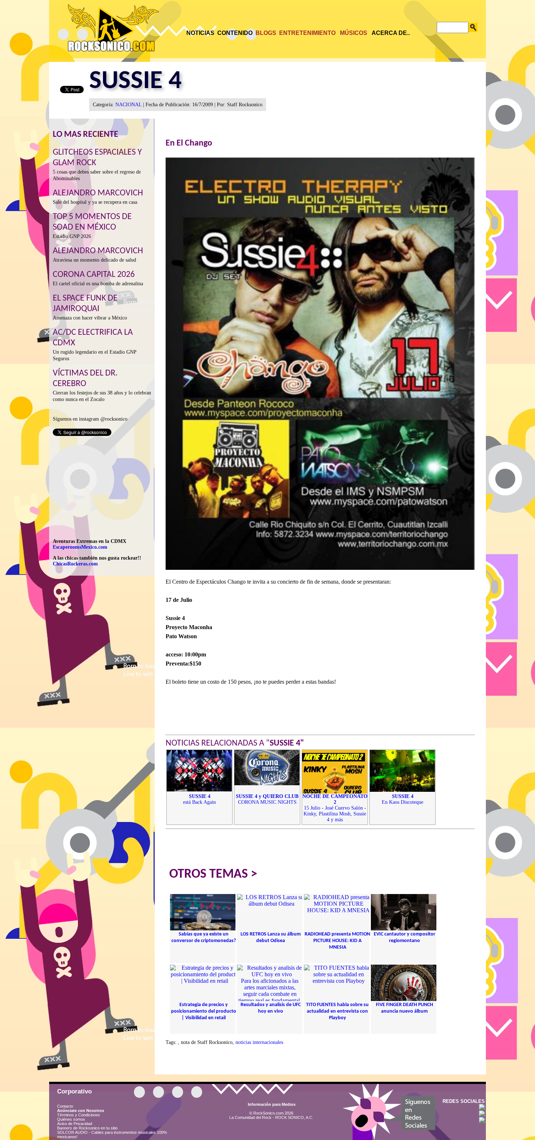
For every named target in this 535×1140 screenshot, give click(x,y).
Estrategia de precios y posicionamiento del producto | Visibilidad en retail (203, 1011)
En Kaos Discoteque (402, 799)
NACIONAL (128, 104)
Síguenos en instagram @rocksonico (90, 419)
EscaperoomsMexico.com (80, 547)
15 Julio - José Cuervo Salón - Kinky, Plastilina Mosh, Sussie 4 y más (335, 808)
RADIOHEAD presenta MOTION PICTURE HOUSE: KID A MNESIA (337, 941)
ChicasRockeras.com (75, 564)
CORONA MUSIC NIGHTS (267, 799)
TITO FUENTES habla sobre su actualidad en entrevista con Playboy (337, 1011)
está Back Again (199, 799)
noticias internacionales (259, 1042)
